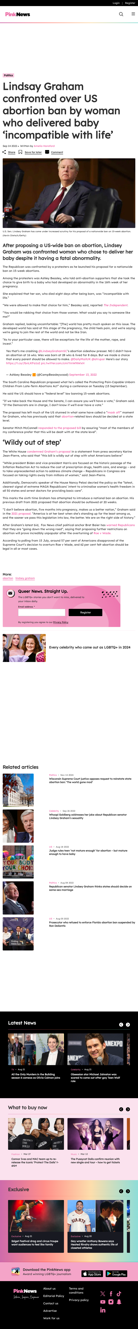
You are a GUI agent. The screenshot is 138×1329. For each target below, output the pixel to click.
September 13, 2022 (83, 374)
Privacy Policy (60, 622)
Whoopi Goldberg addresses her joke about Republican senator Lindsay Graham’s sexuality (88, 816)
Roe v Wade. (102, 533)
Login (116, 3)
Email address (30, 606)
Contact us (50, 1303)
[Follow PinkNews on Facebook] (111, 1295)
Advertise (50, 1310)
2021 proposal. (21, 513)
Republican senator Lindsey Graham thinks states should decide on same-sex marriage (90, 888)
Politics (8, 75)
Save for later (33, 152)
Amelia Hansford (44, 146)
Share (11, 152)
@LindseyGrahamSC (52, 351)
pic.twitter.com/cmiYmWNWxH (62, 363)
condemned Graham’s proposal (49, 451)
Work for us (51, 1318)
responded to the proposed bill (59, 428)
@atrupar (98, 359)
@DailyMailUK (81, 359)
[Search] (121, 14)
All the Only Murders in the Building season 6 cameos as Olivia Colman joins (35, 1076)
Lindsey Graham (25, 578)
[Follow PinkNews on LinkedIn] (103, 1311)
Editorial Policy (53, 1296)
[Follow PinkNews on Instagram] (111, 1303)
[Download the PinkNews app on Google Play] (116, 1273)
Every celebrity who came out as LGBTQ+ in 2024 (89, 647)
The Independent (115, 305)
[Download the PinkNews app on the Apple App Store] (92, 1273)
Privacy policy (79, 1300)
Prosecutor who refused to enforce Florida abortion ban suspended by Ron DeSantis (92, 924)
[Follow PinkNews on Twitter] (103, 1295)
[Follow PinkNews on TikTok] (119, 1295)
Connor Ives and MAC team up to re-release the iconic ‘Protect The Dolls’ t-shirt (35, 1162)
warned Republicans (120, 525)
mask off (114, 412)
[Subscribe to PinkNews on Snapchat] (119, 1303)
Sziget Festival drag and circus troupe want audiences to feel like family (34, 1242)
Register (130, 3)
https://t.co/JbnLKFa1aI (23, 363)
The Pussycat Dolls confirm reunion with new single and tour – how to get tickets (95, 1160)
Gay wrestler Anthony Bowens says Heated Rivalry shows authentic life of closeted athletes (94, 1244)
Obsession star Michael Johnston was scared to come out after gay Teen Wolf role (95, 1078)
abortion (68, 416)
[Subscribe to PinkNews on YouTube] (103, 1303)
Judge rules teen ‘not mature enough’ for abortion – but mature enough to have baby (88, 852)
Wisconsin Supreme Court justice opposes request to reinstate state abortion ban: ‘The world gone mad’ (90, 780)
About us (49, 1288)
